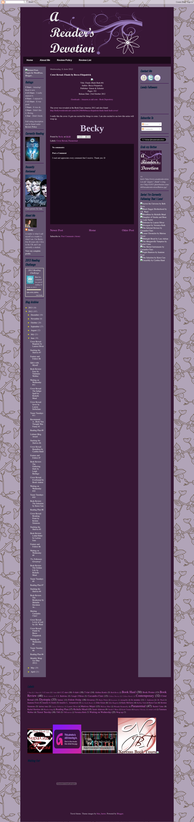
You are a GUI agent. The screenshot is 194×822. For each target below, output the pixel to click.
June (33, 338)
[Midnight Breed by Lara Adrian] (154, 238)
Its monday (135, 699)
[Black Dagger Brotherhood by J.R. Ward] (154, 211)
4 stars (76, 692)
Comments (148, 129)
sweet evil (152, 709)
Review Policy (64, 60)
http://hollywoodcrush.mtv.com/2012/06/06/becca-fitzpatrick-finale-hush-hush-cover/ (84, 110)
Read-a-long (48, 709)
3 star (54, 692)
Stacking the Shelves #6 (35, 441)
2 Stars (36, 692)
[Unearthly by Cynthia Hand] (152, 260)
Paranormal (73, 140)
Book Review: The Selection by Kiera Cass (36, 503)
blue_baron (101, 813)
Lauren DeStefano (58, 706)
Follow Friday (74, 699)
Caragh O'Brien (77, 696)
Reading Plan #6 (36, 654)
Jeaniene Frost (33, 702)
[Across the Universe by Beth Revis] (154, 206)
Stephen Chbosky (140, 709)
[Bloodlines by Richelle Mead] (153, 214)
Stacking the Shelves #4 (35, 590)
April (33, 671)
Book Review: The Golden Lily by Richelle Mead (36, 570)
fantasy (60, 699)
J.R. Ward (160, 700)
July (33, 334)
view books (39, 295)
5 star (87, 692)
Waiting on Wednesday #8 (35, 641)
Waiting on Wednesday (100, 712)
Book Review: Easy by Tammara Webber (36, 372)
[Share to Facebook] (86, 136)
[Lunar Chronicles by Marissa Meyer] (154, 236)
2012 (30, 311)
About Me (45, 60)
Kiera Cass (153, 702)
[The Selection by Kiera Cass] (152, 257)
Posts (146, 124)
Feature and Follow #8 (35, 357)
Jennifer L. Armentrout (69, 702)
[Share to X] (83, 136)
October (34, 322)
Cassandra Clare (95, 695)
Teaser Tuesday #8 (36, 649)
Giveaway (91, 699)
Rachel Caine (158, 706)
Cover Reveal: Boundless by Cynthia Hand (36, 449)
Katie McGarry (127, 702)
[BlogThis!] (81, 136)
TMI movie (67, 712)
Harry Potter (103, 700)
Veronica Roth (80, 712)
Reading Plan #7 (36, 585)
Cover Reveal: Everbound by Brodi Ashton (37, 480)
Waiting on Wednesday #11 (35, 382)
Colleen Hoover (114, 696)
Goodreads (75, 99)
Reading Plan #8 (36, 509)
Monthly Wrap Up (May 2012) (36, 660)
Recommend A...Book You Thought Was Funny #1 (37, 423)
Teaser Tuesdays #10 (36, 495)
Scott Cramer (126, 709)
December (35, 314)
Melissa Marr (105, 706)
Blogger (120, 813)
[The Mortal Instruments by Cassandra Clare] (154, 249)
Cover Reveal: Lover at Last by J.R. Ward (36, 622)
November (35, 318)
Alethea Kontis (101, 692)
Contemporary (145, 695)
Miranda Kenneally (121, 706)
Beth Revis (115, 692)
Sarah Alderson (98, 709)
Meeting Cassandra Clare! (35, 613)
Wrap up (119, 712)
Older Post (128, 230)
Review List (85, 60)
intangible (124, 700)
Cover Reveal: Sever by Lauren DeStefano (36, 405)
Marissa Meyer (88, 706)
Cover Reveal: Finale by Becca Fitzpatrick (36, 632)
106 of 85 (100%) (32, 292)
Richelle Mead (80, 709)
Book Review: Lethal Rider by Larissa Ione (36, 537)
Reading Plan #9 (36, 430)
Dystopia (44, 699)
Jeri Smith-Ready (87, 703)
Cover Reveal (62, 140)
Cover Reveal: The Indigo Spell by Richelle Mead (36, 393)
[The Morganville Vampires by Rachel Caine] (154, 244)
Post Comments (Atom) (70, 236)
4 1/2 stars (64, 692)
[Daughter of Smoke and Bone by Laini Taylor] (154, 219)
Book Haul (129, 692)
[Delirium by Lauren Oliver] (152, 222)
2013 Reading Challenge (34, 271)
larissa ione (43, 706)
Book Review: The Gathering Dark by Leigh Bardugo (36, 467)
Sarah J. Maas (113, 709)
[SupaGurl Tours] (39, 752)
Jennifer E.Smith (49, 702)
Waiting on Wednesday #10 (35, 488)
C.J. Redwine (61, 696)
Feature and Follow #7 (35, 456)
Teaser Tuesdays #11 (36, 414)
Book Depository (106, 99)
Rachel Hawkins (33, 709)
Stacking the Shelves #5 (35, 528)
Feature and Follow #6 (35, 545)
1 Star (29, 692)
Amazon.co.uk (87, 99)
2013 (30, 307)
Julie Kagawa (114, 703)
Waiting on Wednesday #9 (35, 553)
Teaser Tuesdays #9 (36, 580)
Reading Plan (62, 709)
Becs (36, 277)
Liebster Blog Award (35, 435)
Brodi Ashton (48, 696)
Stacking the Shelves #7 (35, 351)
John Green (100, 702)
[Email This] (78, 136)
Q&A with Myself (34, 363)
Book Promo (149, 692)
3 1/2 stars (45, 692)
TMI (58, 712)
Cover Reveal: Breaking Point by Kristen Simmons (36, 518)
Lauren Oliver (72, 706)
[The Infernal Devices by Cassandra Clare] (154, 230)
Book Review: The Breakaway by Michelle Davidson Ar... (37, 601)
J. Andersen (149, 700)
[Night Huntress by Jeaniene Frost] (154, 255)
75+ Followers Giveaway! (36, 560)
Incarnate (114, 700)
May (33, 667)
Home (30, 60)
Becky (61, 136)
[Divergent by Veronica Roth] (152, 225)
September (35, 326)
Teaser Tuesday (44, 712)
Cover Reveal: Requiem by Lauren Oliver (37, 344)
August (34, 330)
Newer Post (56, 230)
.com (96, 99)
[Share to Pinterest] (89, 136)
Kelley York (141, 703)
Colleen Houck (128, 696)
